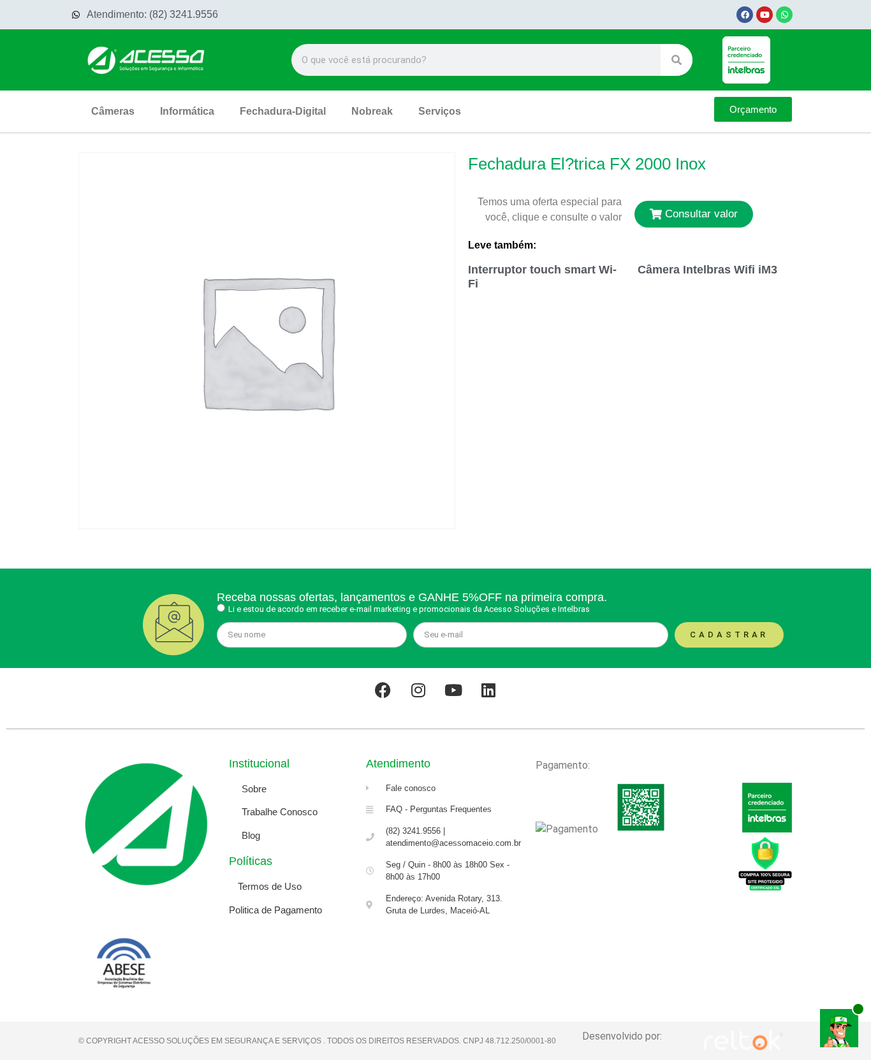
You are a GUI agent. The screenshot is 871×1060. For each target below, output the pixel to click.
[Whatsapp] (784, 14)
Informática (187, 111)
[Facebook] (744, 14)
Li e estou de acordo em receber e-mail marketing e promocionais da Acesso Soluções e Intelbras (409, 609)
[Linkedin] (488, 690)
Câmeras (113, 111)
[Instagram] (418, 690)
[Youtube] (764, 14)
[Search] (676, 60)
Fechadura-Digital (283, 111)
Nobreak (372, 111)
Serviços (439, 111)
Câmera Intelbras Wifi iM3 (707, 269)
